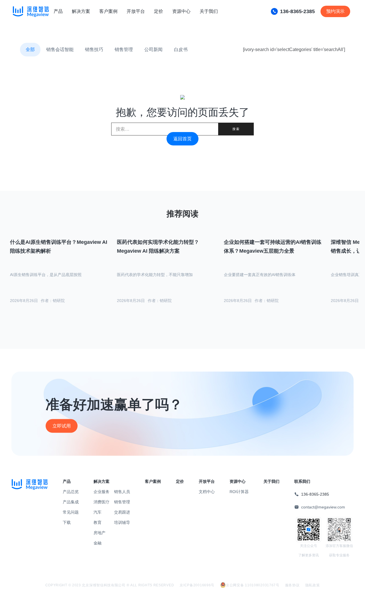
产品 (58, 11)
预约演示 (335, 11)
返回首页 (182, 138)
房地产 (100, 532)
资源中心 (181, 11)
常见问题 (71, 512)
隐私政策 (312, 585)
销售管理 (124, 49)
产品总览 (71, 491)
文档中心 (207, 491)
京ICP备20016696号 (197, 585)
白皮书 (181, 49)
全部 (30, 49)
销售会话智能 (60, 49)
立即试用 (61, 425)
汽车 (98, 512)
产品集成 (71, 502)
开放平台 (136, 11)
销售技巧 (94, 49)
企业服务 (102, 491)
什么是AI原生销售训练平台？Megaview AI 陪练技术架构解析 (58, 246)
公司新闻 (153, 49)
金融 (98, 543)
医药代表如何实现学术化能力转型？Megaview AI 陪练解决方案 (158, 246)
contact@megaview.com (323, 507)
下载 (67, 522)
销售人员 (122, 491)
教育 (98, 522)
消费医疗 (102, 502)
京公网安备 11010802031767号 (252, 585)
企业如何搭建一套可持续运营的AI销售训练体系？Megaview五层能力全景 (272, 246)
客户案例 (108, 11)
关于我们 (209, 11)
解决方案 (81, 11)
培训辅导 (122, 522)
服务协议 (292, 585)
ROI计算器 (239, 491)
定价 (158, 11)
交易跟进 (122, 512)
